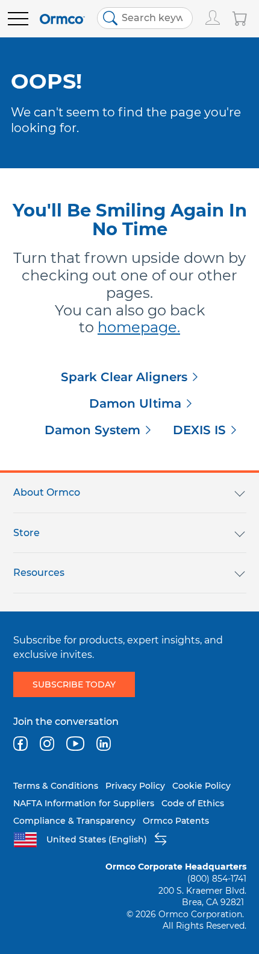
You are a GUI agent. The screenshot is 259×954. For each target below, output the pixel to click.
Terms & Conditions (55, 785)
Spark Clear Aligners (124, 377)
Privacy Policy (135, 785)
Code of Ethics (192, 803)
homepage (137, 327)
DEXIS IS (199, 430)
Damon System (92, 430)
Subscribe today (74, 684)
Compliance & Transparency (74, 820)
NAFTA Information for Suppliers (83, 803)
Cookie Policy (201, 785)
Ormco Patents (176, 820)
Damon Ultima (135, 403)
